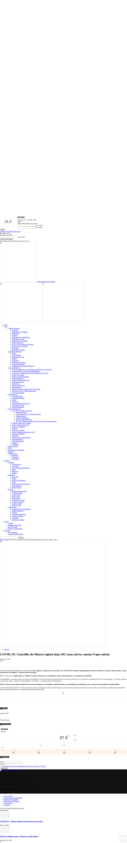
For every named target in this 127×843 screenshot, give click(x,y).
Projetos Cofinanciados (15, 529)
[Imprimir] (67, 664)
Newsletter (15, 518)
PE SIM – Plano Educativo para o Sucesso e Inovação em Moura (36, 421)
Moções (14, 359)
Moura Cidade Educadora (24, 419)
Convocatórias (16, 355)
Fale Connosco (12, 532)
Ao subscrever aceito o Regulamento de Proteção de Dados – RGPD (23, 766)
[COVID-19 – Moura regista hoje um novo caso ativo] (5, 817)
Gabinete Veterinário (18, 434)
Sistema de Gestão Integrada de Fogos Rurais (26, 389)
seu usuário (39, 225)
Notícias (14, 512)
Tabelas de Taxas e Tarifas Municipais (24, 391)
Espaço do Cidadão (18, 375)
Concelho (11, 462)
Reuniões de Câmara (18, 350)
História (14, 473)
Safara (14, 482)
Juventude (15, 436)
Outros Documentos (18, 364)
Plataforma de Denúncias (12, 801)
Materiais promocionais (19, 491)
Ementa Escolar (21, 416)
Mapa (13, 470)
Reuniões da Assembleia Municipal (23, 366)
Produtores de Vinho (18, 500)
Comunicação (12, 507)
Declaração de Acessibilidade (13, 798)
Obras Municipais (17, 439)
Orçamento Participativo (15, 534)
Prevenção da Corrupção (19, 346)
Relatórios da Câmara (18, 362)
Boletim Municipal (18, 511)
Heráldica (15, 471)
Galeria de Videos (17, 516)
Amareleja (15, 477)
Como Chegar (16, 495)
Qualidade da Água (18, 382)
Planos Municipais (17, 378)
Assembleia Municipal (15, 351)
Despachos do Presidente (20, 341)
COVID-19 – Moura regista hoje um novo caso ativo (21, 821)
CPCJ (10, 448)
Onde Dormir (16, 498)
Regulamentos (16, 387)
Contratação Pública (18, 398)
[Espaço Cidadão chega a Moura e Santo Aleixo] (5, 832)
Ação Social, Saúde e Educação (22, 411)
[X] (31, 664)
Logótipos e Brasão (18, 520)
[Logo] (21, 321)
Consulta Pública (17, 396)
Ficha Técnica (8, 796)
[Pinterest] (45, 664)
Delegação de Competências (21, 337)
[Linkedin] (53, 664)
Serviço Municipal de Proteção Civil (23, 432)
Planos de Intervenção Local (21, 380)
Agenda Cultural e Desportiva (21, 509)
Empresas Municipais (14, 525)
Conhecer (7, 461)
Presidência (15, 334)
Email (2, 764)
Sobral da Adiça (17, 487)
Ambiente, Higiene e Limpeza (21, 423)
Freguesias (15, 457)
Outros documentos (18, 393)
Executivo (15, 330)
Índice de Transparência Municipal (23, 344)
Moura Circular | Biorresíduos (21, 437)
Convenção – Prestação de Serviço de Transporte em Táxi (30, 373)
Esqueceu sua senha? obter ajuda (10, 231)
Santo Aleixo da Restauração (21, 484)
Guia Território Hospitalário (20, 468)
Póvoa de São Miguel (18, 480)
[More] (75, 664)
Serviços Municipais (14, 409)
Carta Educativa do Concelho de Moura (28, 414)
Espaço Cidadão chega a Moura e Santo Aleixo (19, 836)
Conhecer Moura (17, 493)
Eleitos (14, 353)
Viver (5, 326)
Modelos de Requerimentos (20, 377)
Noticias (6, 539)
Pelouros (14, 335)
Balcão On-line (12, 446)
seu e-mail (21, 237)
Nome (2, 762)
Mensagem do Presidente (20, 332)
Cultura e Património (18, 427)
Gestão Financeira (17, 343)
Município (15, 455)
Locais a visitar (16, 504)
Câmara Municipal (14, 328)
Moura (14, 478)
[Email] (60, 664)
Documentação (12, 394)
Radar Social (16, 384)
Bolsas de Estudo (21, 412)
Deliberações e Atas (18, 339)
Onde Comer (16, 496)
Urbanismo (15, 444)
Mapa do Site (8, 803)
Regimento (15, 348)
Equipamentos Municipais (16, 450)
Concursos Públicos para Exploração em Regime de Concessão (31, 369)
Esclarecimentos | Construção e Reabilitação (25, 371)
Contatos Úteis (12, 453)
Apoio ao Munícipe (14, 368)
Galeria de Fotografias (19, 514)
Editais (14, 400)
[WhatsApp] (38, 664)
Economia (15, 466)
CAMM (10, 523)
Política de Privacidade (11, 799)
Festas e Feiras (16, 505)
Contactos (7, 805)
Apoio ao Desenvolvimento (20, 425)
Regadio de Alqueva (18, 385)
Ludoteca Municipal (22, 418)
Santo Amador (16, 486)
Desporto (15, 428)
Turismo (10, 489)
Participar (7, 530)
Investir (6, 521)
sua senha (39, 227)
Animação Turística (18, 502)
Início (6, 325)
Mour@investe (12, 527)
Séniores (14, 443)
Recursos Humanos (18, 407)
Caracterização (16, 464)
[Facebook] (23, 664)
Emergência (15, 459)
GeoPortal (15, 402)
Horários (10, 452)
